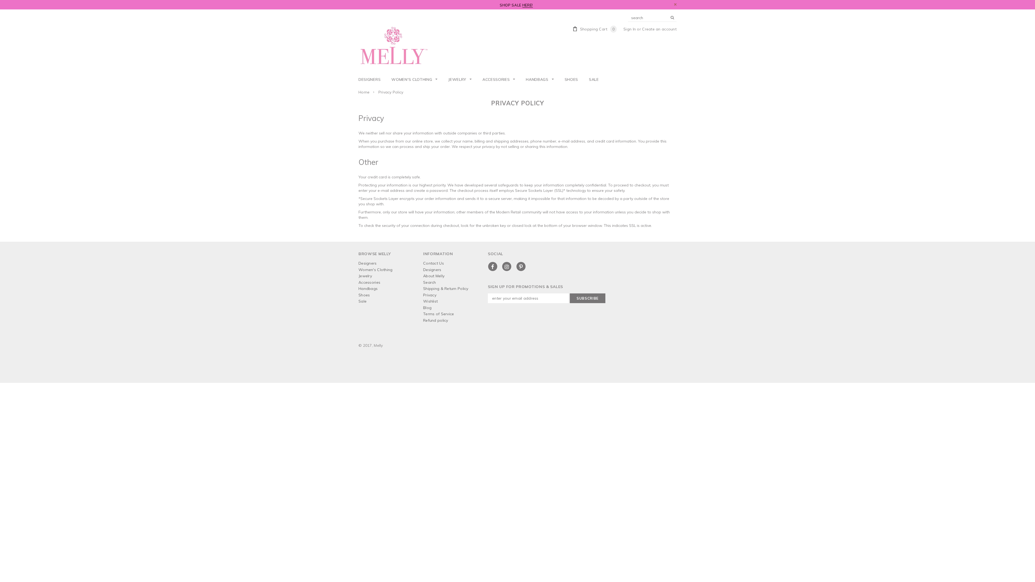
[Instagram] (507, 266)
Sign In (629, 29)
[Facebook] (493, 266)
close (675, 4)
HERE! (527, 5)
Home (364, 92)
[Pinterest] (521, 266)
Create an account (659, 29)
